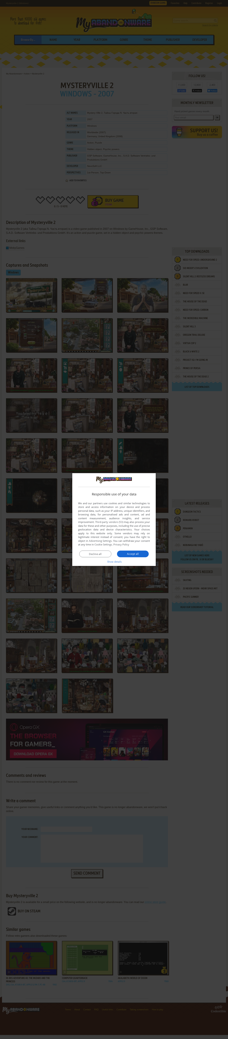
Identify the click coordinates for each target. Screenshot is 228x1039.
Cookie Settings (103, 544)
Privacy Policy (121, 544)
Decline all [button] (95, 554)
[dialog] (114, 519)
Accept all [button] (133, 553)
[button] (114, 561)
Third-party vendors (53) (109, 522)
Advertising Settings (100, 540)
